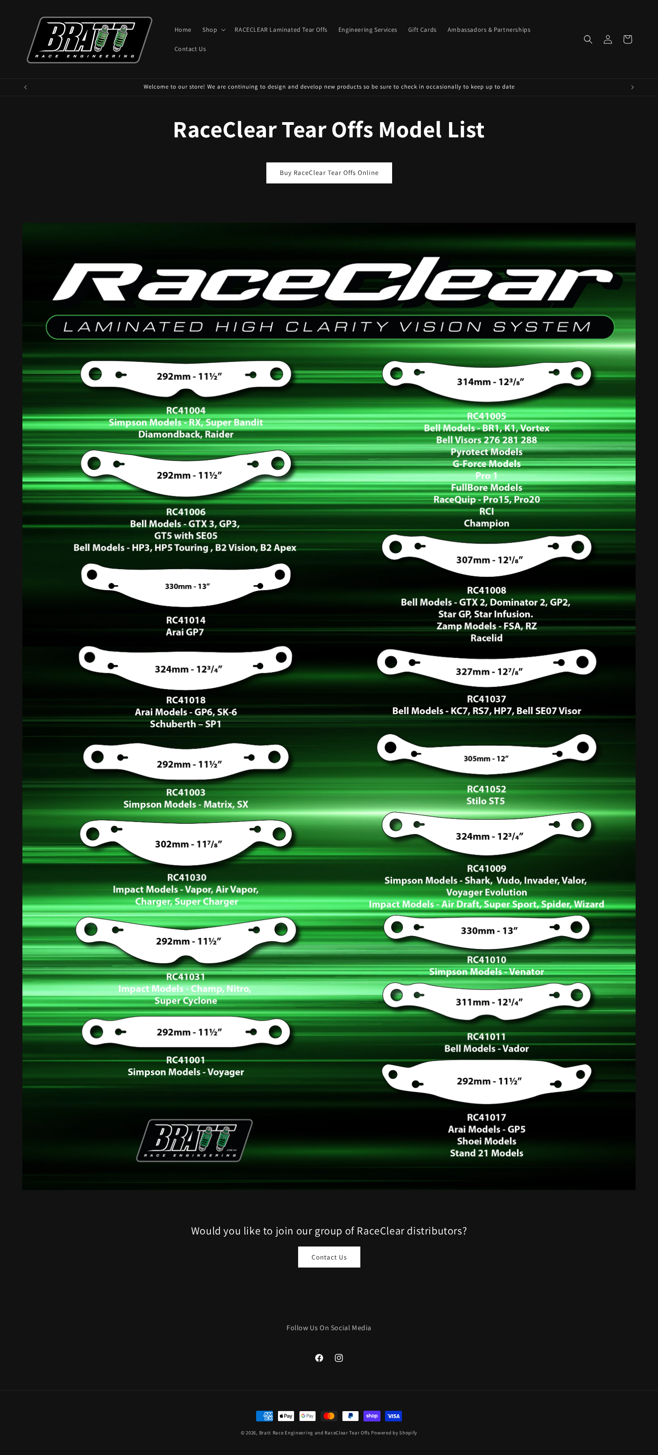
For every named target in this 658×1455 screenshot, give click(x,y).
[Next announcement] (632, 87)
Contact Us (329, 1257)
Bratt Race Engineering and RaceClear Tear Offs (314, 1432)
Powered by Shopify (394, 1432)
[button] (213, 29)
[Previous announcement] (25, 87)
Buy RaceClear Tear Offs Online (329, 172)
